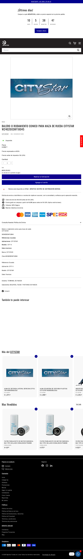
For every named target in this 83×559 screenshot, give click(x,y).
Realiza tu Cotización (15, 342)
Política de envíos (7, 508)
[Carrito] (74, 43)
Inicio (3, 122)
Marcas (4, 488)
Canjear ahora (41, 31)
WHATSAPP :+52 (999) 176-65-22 (41, 1)
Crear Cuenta (6, 495)
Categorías (5, 480)
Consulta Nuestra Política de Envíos (14, 222)
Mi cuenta (5, 500)
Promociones (6, 485)
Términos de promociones (9, 521)
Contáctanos (5, 493)
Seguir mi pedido (7, 490)
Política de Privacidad (8, 516)
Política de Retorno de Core (10, 511)
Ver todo (78, 404)
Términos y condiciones (9, 519)
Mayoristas (5, 498)
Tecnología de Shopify (48, 555)
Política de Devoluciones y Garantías (12, 514)
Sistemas (4, 482)
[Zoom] (69, 116)
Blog (3, 535)
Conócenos (5, 530)
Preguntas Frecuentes (8, 532)
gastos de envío (6, 170)
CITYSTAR (5, 134)
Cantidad (5, 159)
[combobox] (41, 50)
